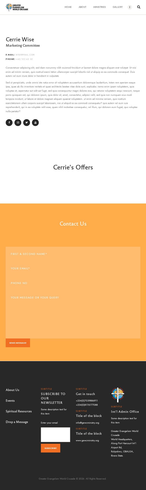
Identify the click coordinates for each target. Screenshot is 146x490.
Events (10, 400)
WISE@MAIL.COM (25, 54)
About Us (12, 390)
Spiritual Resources (19, 411)
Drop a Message (17, 422)
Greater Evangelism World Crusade (57, 478)
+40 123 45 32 (24, 59)
